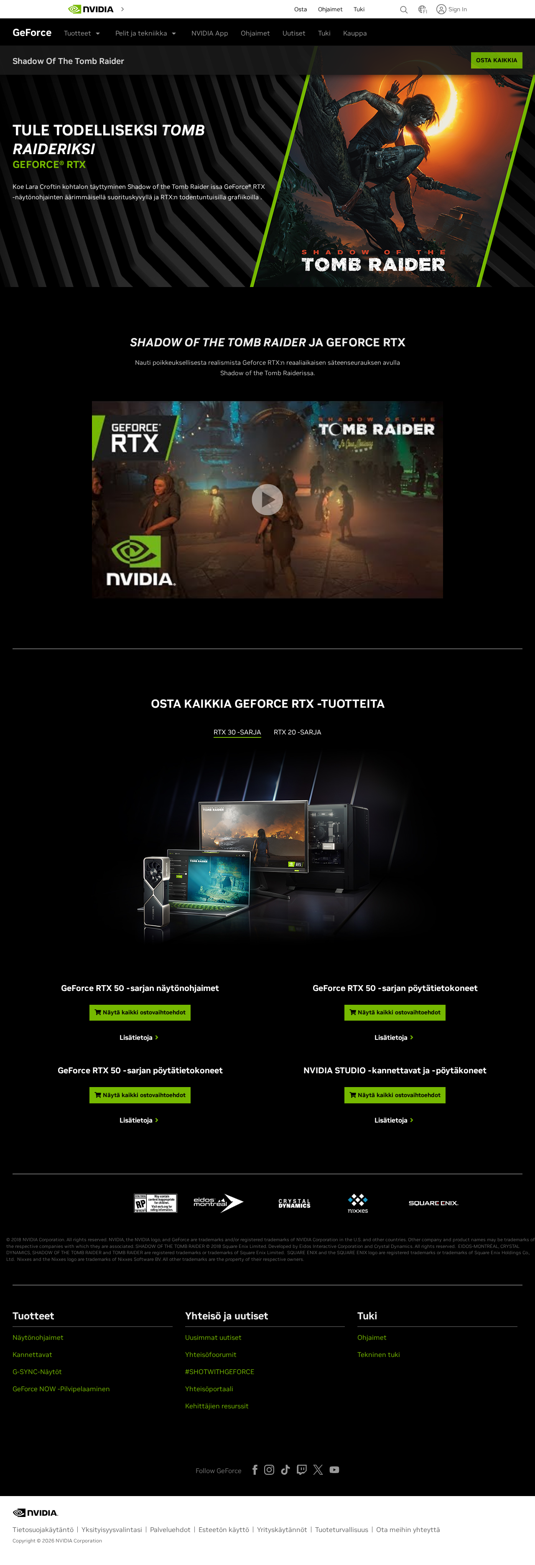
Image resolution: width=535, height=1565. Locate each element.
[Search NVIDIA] (405, 7)
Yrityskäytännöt (282, 1529)
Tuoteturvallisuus (341, 1529)
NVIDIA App (209, 33)
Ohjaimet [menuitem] (330, 9)
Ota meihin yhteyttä (408, 1529)
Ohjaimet (255, 33)
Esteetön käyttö (224, 1529)
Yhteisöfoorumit (211, 1354)
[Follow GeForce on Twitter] (318, 1470)
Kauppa (355, 33)
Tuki (324, 33)
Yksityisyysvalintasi (112, 1529)
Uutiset (294, 33)
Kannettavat (32, 1354)
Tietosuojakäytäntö (43, 1529)
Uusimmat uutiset (213, 1337)
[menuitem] (142, 8)
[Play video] (267, 500)
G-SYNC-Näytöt (37, 1371)
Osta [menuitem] (300, 9)
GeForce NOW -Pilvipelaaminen (61, 1389)
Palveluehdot (170, 1529)
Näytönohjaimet (38, 1337)
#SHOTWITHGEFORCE (219, 1371)
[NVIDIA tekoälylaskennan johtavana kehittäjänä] (91, 9)
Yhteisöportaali (209, 1389)
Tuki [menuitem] (359, 9)
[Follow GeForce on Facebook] (255, 1470)
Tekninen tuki (378, 1354)
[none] (405, 6)
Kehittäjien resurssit (217, 1406)
